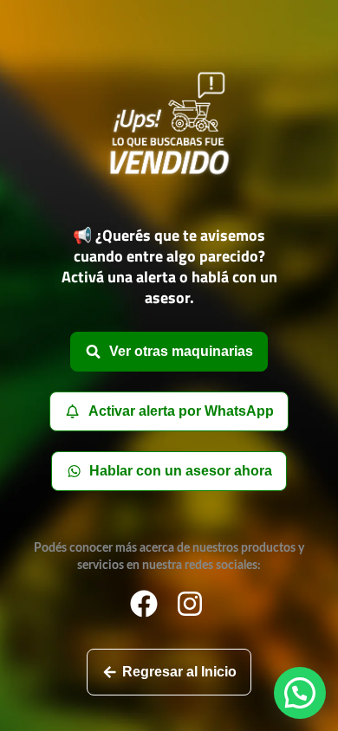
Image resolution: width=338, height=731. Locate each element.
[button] (300, 693)
